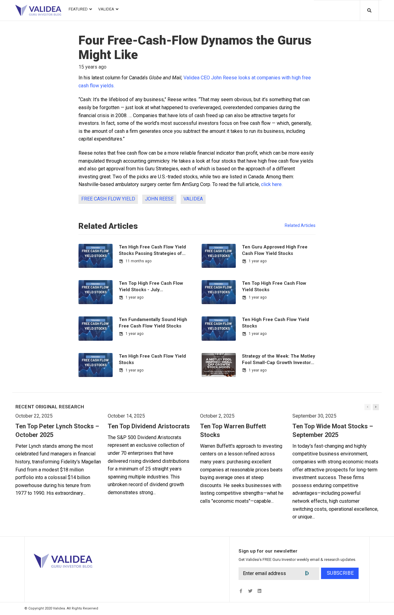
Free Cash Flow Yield (108, 199)
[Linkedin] (259, 591)
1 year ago (258, 261)
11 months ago (138, 261)
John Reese (159, 199)
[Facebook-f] (241, 591)
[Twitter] (250, 591)
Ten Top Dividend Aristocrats (149, 426)
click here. (272, 184)
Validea (193, 199)
